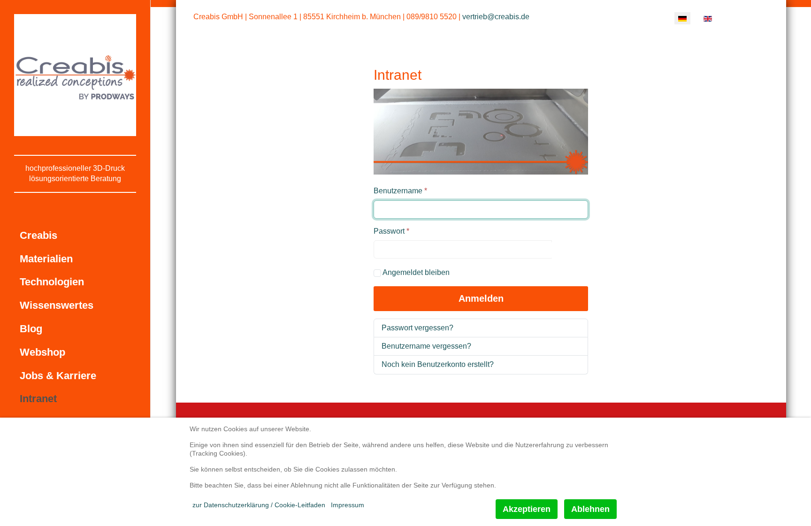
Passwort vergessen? (417, 328)
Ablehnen (590, 509)
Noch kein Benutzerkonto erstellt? (438, 364)
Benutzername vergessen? (426, 346)
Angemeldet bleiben (416, 272)
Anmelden (481, 298)
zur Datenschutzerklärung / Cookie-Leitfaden (258, 505)
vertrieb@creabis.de (495, 17)
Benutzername (400, 191)
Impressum (347, 505)
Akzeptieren (527, 509)
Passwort (391, 231)
